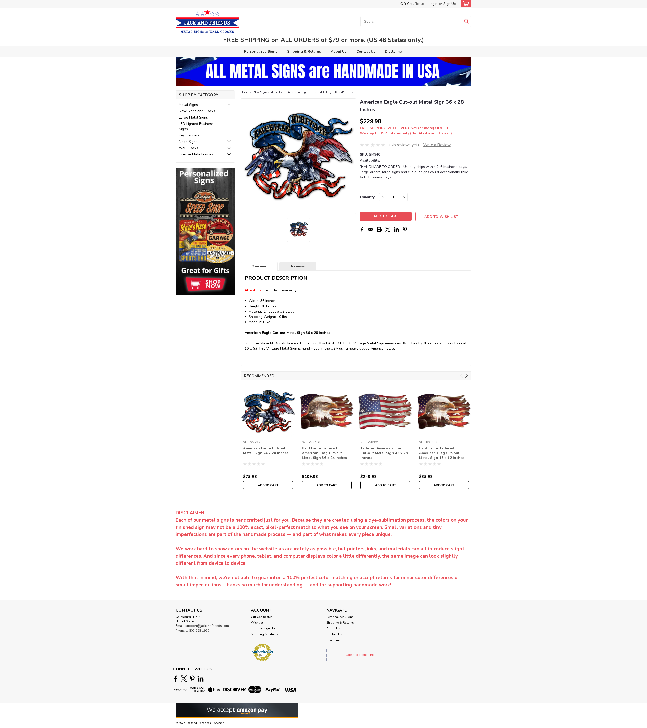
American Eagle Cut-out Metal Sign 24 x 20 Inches (265, 450)
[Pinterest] (404, 229)
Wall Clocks (188, 148)
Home (244, 92)
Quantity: (367, 197)
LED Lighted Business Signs (196, 126)
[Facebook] (361, 229)
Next (351, 156)
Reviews (298, 266)
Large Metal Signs (193, 117)
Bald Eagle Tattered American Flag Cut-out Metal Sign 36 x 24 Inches (324, 453)
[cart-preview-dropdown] (464, 3)
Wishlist (257, 623)
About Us (338, 51)
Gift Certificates (261, 617)
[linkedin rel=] (200, 678)
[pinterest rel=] (192, 678)
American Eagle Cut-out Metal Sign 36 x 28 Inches (320, 92)
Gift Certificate (412, 3)
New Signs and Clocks (197, 111)
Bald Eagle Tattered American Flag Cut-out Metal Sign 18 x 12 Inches (441, 453)
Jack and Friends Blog (361, 655)
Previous (245, 156)
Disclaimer (394, 51)
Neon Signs (188, 141)
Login (433, 3)
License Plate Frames (196, 154)
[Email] (370, 229)
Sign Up (449, 3)
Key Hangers (189, 135)
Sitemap (219, 723)
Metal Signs (188, 104)
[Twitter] (387, 229)
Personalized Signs (260, 51)
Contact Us (365, 51)
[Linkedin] (396, 229)
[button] (205, 231)
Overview (259, 266)
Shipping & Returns (304, 51)
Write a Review (437, 145)
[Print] (379, 229)
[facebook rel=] (175, 678)
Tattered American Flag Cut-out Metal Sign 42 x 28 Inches (384, 453)
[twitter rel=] (184, 678)
